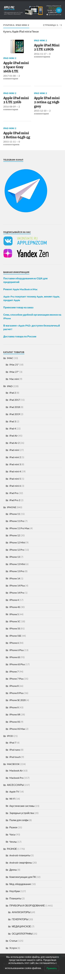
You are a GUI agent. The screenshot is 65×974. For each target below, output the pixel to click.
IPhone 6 (14, 642)
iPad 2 (12, 392)
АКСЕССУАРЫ (15, 784)
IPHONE (11, 507)
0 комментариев (42, 55)
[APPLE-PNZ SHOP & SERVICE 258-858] (32, 10)
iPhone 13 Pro (16, 571)
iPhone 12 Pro (16, 549)
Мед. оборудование (20, 884)
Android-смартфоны (20, 862)
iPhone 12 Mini (17, 542)
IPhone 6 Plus (16, 650)
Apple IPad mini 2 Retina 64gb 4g (16, 135)
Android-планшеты (19, 855)
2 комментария (11, 77)
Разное (13, 827)
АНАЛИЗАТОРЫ (21, 912)
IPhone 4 (14, 599)
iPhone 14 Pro (16, 592)
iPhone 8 (14, 685)
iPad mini (14, 449)
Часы (12, 834)
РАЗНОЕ (12, 848)
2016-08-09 (9, 106)
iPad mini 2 (9, 58)
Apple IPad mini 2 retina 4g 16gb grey (47, 102)
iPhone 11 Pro (16, 520)
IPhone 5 (14, 614)
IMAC (10, 358)
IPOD (10, 735)
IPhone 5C (14, 621)
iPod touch (15, 756)
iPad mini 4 (15, 471)
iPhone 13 (14, 556)
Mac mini (14, 378)
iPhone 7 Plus (16, 678)
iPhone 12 (14, 535)
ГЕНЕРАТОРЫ (20, 919)
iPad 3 (12, 421)
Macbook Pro (16, 777)
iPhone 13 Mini (17, 564)
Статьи (13, 940)
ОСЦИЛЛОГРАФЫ (22, 933)
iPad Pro (13, 493)
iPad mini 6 (15, 485)
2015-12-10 (40, 110)
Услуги (13, 947)
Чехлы (13, 841)
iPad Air (13, 435)
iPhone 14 (14, 578)
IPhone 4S (14, 607)
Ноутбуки (14, 891)
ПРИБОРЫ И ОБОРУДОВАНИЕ (27, 905)
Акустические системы (22, 805)
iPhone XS (14, 721)
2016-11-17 (40, 53)
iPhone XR (14, 714)
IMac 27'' (14, 371)
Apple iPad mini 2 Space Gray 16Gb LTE (16, 67)
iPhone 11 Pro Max (19, 528)
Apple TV (14, 791)
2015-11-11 (9, 141)
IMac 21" (14, 364)
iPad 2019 (14, 414)
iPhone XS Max (17, 728)
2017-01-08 (9, 75)
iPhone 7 (14, 671)
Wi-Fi (12, 798)
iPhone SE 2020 (17, 700)
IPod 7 (12, 742)
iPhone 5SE (15, 635)
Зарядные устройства (21, 813)
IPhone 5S (14, 628)
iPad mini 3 (15, 464)
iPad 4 (12, 428)
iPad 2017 (14, 399)
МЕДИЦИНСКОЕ (21, 926)
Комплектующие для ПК (22, 876)
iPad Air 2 (14, 442)
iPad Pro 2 (14, 500)
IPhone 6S (14, 657)
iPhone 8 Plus (16, 693)
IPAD (10, 386)
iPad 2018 (14, 407)
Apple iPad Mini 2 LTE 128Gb (47, 47)
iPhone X (14, 707)
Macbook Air (16, 770)
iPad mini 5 (15, 478)
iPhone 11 (14, 513)
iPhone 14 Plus (17, 585)
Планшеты (15, 898)
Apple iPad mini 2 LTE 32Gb (16, 100)
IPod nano (14, 749)
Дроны (13, 869)
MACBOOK (13, 764)
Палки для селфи (18, 820)
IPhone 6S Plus (17, 664)
